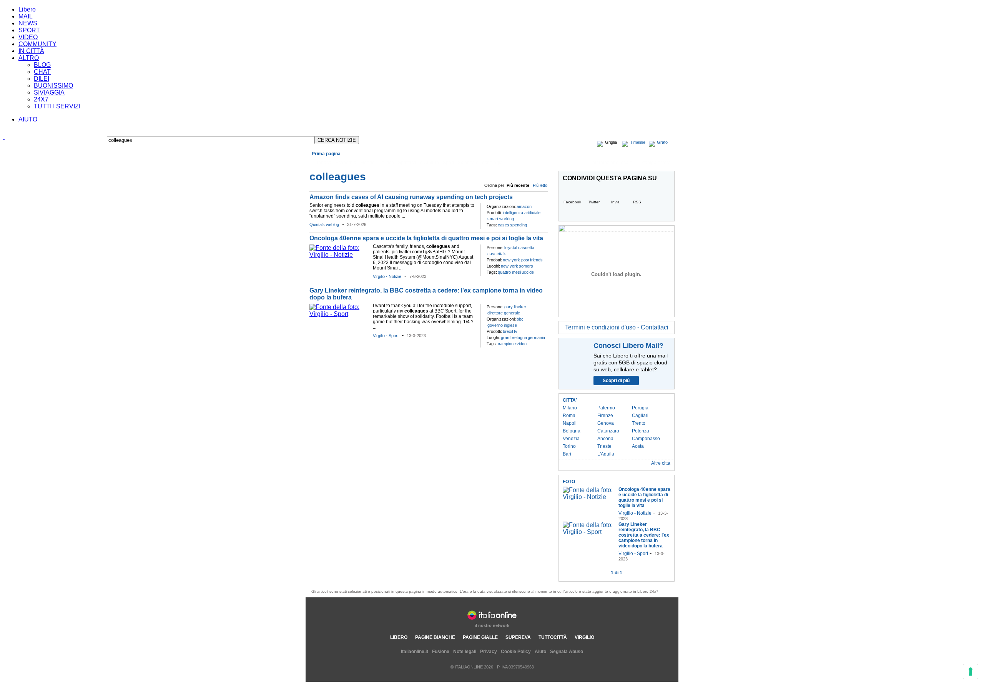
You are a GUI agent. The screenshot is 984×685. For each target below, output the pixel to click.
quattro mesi (509, 272)
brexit (508, 331)
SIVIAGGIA (49, 92)
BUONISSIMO (53, 85)
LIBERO (398, 637)
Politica (386, 162)
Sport (448, 162)
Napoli (570, 423)
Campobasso (646, 438)
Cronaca (322, 162)
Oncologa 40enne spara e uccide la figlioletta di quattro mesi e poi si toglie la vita (426, 238)
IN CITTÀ (31, 51)
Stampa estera (655, 162)
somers (526, 266)
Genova (605, 423)
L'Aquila (605, 454)
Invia (615, 202)
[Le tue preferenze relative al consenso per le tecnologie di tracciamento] (970, 671)
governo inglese (502, 325)
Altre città (660, 463)
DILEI (41, 78)
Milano (570, 408)
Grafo (662, 142)
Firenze (605, 415)
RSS (637, 202)
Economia (345, 162)
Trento (638, 423)
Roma (569, 415)
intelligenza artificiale (521, 212)
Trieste (604, 446)
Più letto (540, 185)
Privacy (488, 651)
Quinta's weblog (324, 224)
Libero (27, 9)
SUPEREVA (518, 637)
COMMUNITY (37, 44)
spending (518, 225)
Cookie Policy (516, 651)
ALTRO (28, 58)
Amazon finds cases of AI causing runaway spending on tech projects (411, 197)
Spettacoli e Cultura (418, 162)
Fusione (440, 651)
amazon (524, 206)
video (522, 343)
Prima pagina (326, 153)
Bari (567, 454)
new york (509, 266)
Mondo (367, 162)
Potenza (640, 431)
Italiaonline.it (414, 651)
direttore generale (503, 313)
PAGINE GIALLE (480, 637)
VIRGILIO (584, 637)
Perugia (640, 408)
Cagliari (640, 415)
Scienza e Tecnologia (480, 162)
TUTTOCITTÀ (553, 637)
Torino (569, 446)
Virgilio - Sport (386, 335)
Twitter (594, 202)
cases (503, 225)
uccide (528, 272)
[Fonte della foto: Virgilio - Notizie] (339, 254)
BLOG (42, 65)
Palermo (606, 408)
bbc (520, 319)
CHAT (42, 71)
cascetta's (497, 253)
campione (507, 343)
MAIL (25, 16)
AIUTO (27, 119)
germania (536, 337)
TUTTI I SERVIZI (57, 106)
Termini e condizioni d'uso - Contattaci (616, 327)
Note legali (464, 651)
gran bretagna (514, 337)
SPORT (29, 30)
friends (536, 260)
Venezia (571, 438)
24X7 (41, 99)
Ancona (605, 438)
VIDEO (28, 37)
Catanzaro (608, 431)
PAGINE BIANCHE (435, 637)
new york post (516, 260)
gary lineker (515, 306)
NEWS (27, 23)
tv (515, 331)
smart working (500, 218)
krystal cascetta (519, 247)
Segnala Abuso (566, 651)
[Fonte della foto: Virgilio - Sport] (339, 314)
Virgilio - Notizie (387, 276)
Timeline (637, 142)
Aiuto (540, 651)
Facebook (572, 202)
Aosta (638, 446)
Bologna (571, 431)
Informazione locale (611, 162)
